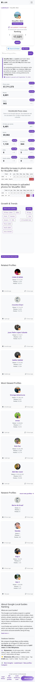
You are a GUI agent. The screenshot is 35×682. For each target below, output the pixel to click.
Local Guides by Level (17, 677)
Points (5, 216)
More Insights (8, 663)
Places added (7, 224)
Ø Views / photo (8, 212)
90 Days (29, 212)
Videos (17, 212)
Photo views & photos (10, 208)
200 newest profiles (9, 677)
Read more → (5, 633)
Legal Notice (3, 677)
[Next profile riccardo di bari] (25, 34)
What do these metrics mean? (10, 256)
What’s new (28, 678)
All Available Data (26, 220)
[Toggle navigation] (31, 2)
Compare (4, 665)
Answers (6, 220)
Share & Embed (14, 49)
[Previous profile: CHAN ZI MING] (9, 34)
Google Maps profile (17, 23)
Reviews (12, 216)
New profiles (27, 663)
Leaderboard (4, 8)
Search (30, 53)
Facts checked (8, 231)
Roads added (7, 227)
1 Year (29, 216)
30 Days (29, 208)
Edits (13, 220)
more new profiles (26, 494)
